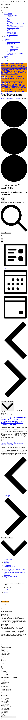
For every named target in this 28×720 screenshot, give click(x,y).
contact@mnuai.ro (8, 589)
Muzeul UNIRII (8, 14)
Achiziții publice (11, 43)
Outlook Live (7, 564)
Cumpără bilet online (12, 15)
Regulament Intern (11, 33)
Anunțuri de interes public (13, 42)
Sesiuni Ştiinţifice (14, 47)
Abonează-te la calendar (6, 537)
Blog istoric (10, 54)
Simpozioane (13, 50)
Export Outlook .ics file (9, 566)
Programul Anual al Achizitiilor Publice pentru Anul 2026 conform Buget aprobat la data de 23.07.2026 (14, 91)
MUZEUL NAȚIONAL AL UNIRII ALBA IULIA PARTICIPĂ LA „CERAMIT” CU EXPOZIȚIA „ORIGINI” (12, 78)
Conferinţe (9, 51)
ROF (8, 18)
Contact (6, 56)
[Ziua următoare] (15, 397)
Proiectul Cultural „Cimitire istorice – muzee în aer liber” (12, 444)
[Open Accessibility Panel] (1, 718)
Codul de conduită (11, 32)
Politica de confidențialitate (10, 576)
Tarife (8, 21)
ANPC (5, 577)
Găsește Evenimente (6, 232)
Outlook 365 (7, 562)
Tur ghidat (9, 22)
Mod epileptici (4, 614)
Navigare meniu (4, 714)
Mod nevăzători (5, 624)
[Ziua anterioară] (15, 359)
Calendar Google (8, 559)
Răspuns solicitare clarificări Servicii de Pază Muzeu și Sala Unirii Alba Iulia (14, 73)
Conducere (9, 16)
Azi (1, 399)
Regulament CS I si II (12, 35)
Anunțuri (6, 40)
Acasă (5, 12)
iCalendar (6, 561)
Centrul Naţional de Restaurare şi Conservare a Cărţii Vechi (15, 27)
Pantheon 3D (10, 29)
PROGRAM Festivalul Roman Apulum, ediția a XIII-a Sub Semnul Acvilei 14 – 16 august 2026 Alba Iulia (14, 87)
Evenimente (7, 39)
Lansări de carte (14, 49)
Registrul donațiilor (11, 30)
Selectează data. (18, 410)
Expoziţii (12, 46)
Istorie (8, 19)
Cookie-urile (7, 575)
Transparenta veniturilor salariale (15, 53)
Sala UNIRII (7, 36)
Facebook (6, 592)
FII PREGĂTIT (5, 601)
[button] (1, 646)
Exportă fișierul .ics (8, 565)
